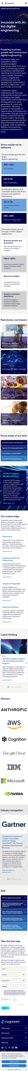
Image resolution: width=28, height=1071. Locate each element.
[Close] (26, 1052)
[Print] (14, 709)
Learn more (6, 551)
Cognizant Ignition (10, 607)
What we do (5, 1028)
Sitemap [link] (3, 1050)
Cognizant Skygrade (11, 584)
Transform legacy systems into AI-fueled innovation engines (13, 661)
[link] (9, 3)
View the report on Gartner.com (8, 871)
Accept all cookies (14, 1061)
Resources (4, 1043)
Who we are (5, 1033)
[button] (26, 3)
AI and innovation (7, 1038)
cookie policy (4, 1058)
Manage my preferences (14, 1069)
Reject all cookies (14, 1065)
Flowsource (7, 537)
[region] (14, 1061)
